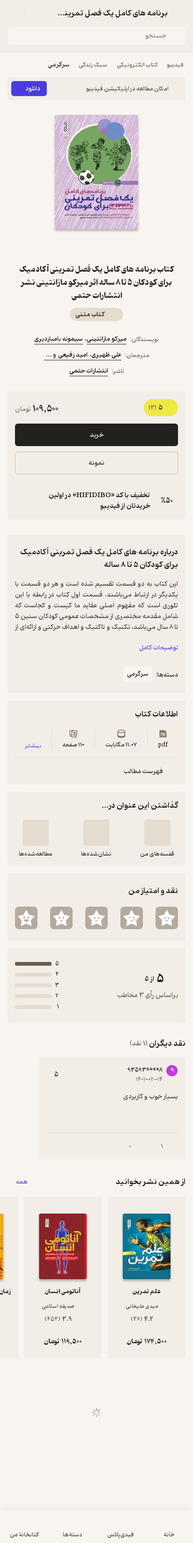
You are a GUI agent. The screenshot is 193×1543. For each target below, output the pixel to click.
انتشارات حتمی (88, 371)
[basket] (36, 13)
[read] (35, 833)
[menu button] (13, 13)
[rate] (167, 918)
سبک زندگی (93, 64)
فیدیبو (175, 64)
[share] (74, 246)
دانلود (32, 89)
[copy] (22, 500)
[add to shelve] (157, 833)
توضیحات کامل (158, 648)
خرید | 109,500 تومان (96, 1531)
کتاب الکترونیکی (137, 64)
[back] (180, 13)
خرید (97, 435)
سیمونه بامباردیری (58, 339)
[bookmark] (119, 246)
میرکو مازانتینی (106, 339)
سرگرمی (58, 65)
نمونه (96, 463)
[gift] (96, 246)
